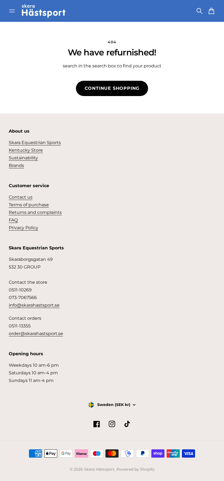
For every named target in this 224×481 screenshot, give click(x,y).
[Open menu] (12, 10)
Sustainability (23, 157)
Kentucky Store (26, 150)
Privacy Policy (23, 227)
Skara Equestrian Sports (35, 142)
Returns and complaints (35, 212)
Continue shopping (112, 88)
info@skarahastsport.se (34, 305)
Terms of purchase (29, 204)
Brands (16, 165)
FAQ (13, 220)
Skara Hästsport (99, 469)
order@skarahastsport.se (36, 333)
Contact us (21, 197)
